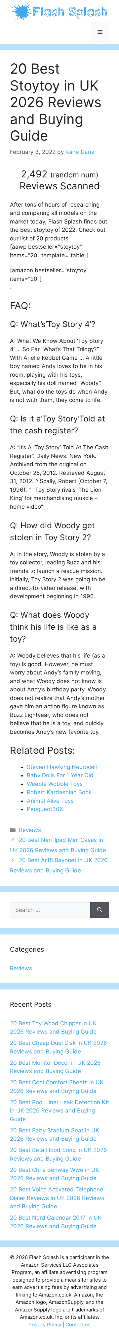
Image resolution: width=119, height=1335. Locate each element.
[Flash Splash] (59, 11)
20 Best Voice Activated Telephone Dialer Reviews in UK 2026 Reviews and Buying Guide (57, 1198)
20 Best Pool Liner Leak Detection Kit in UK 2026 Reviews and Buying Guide (59, 1110)
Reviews (30, 830)
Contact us (78, 1324)
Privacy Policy (44, 1324)
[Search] (99, 910)
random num (74, 174)
